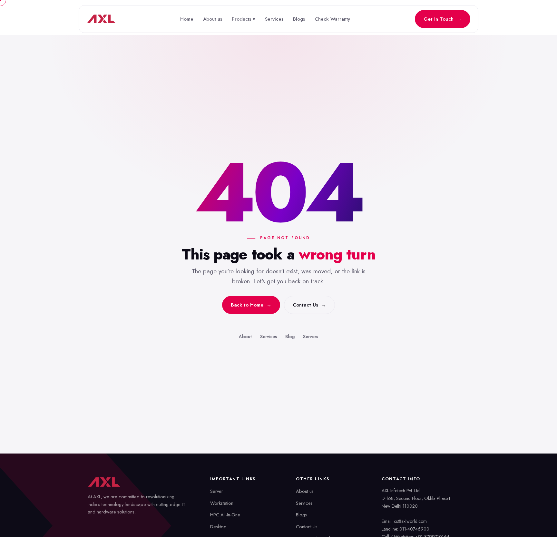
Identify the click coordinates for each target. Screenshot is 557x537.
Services (274, 19)
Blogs (299, 19)
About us (212, 19)
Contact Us (307, 526)
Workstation (221, 503)
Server (216, 491)
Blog (290, 336)
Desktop (218, 526)
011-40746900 (414, 529)
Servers (310, 336)
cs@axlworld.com (410, 521)
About (245, 336)
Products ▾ (243, 19)
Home (186, 19)
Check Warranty (332, 19)
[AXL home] (101, 19)
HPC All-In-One (225, 514)
